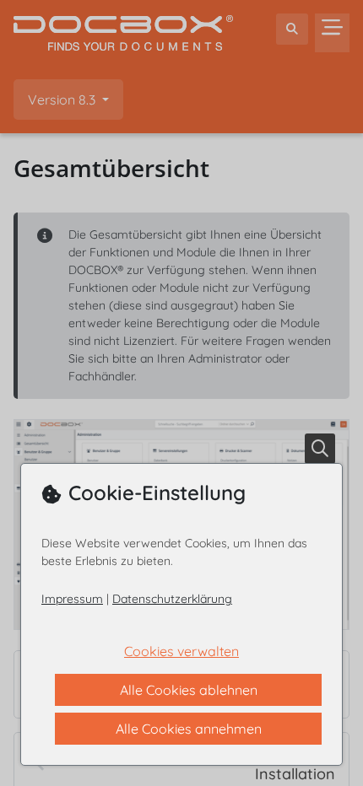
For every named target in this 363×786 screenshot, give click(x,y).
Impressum (72, 598)
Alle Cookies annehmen (189, 728)
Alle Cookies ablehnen (188, 689)
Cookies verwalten (181, 651)
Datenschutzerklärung (172, 598)
